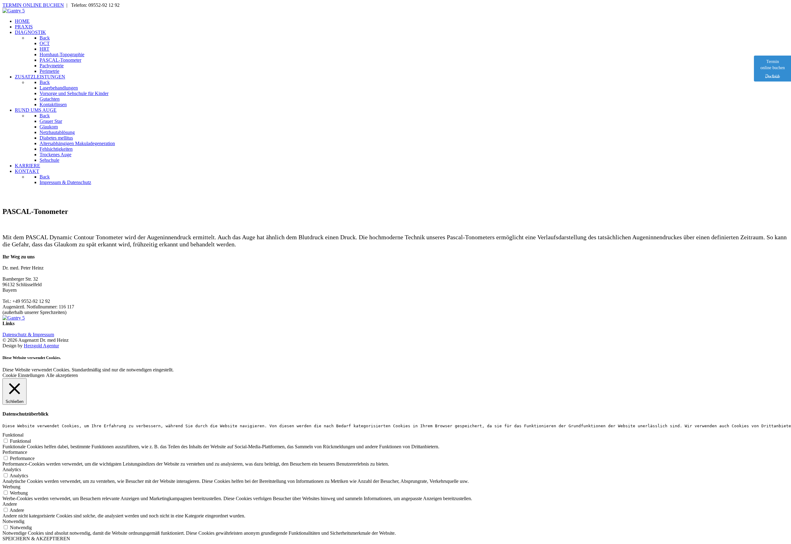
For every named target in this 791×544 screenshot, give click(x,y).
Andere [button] (9, 504)
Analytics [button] (11, 469)
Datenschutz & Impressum (28, 334)
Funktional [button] (12, 434)
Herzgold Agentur (41, 345)
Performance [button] (14, 452)
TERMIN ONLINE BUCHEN (33, 5)
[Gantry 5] (13, 10)
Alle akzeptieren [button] (62, 375)
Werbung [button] (11, 486)
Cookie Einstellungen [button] (23, 375)
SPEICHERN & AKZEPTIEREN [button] (36, 538)
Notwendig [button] (13, 521)
